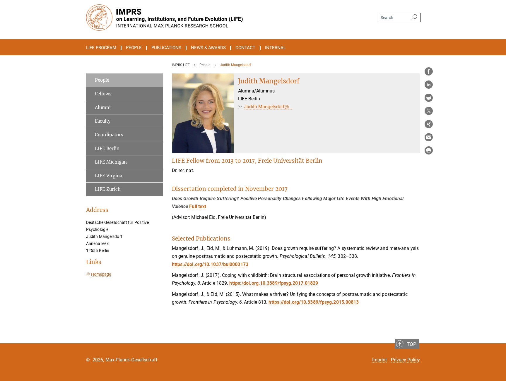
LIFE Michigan (111, 162)
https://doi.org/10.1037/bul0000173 (210, 264)
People (102, 80)
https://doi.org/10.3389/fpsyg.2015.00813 (314, 302)
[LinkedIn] (428, 84)
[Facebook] (428, 71)
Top (411, 344)
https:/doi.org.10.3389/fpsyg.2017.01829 (273, 283)
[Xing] (428, 124)
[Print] (428, 150)
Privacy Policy (405, 360)
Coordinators (109, 135)
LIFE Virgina (108, 176)
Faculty (103, 121)
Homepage (101, 274)
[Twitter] (428, 111)
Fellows (103, 94)
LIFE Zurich (108, 189)
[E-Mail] (428, 137)
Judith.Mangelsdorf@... (268, 106)
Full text (197, 206)
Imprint (379, 360)
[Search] (414, 17)
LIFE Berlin (107, 148)
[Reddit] (428, 97)
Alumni (103, 107)
